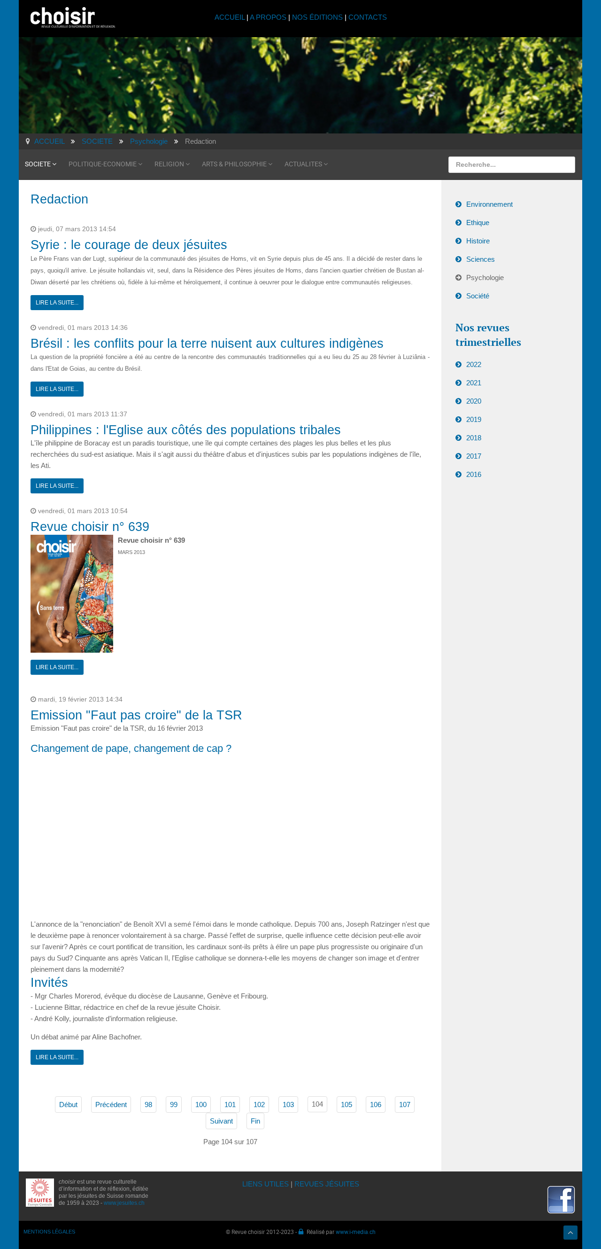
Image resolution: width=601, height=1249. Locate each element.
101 (230, 1104)
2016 (473, 474)
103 (288, 1104)
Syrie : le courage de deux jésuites (129, 245)
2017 (473, 456)
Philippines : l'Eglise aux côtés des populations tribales (186, 430)
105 (346, 1104)
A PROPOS (268, 17)
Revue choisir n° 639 (90, 527)
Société (477, 296)
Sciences (480, 259)
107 (404, 1104)
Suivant (221, 1121)
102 (259, 1104)
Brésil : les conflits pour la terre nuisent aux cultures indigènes (207, 343)
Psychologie (485, 277)
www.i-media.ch (356, 1231)
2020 (473, 401)
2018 (473, 438)
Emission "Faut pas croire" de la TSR (136, 715)
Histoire (478, 241)
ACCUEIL (231, 17)
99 (173, 1104)
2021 (473, 383)
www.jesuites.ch (124, 1203)
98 (148, 1104)
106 (375, 1104)
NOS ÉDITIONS (317, 17)
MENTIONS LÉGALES (49, 1231)
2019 (473, 419)
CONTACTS (367, 17)
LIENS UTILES (265, 1184)
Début (68, 1104)
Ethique (477, 222)
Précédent (111, 1104)
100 (201, 1104)
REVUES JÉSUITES (326, 1184)
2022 (473, 364)
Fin (255, 1121)
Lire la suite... (57, 302)
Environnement (489, 204)
